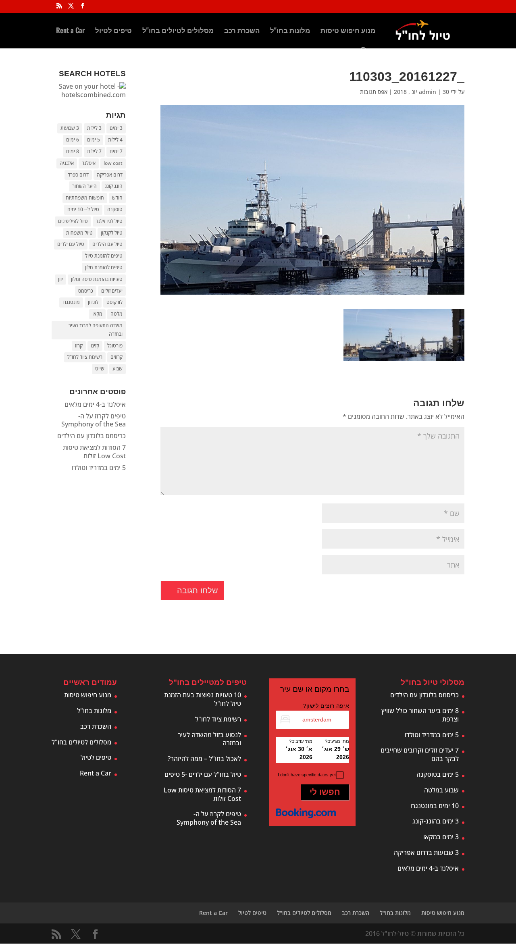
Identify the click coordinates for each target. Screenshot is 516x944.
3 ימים (116, 128)
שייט (99, 368)
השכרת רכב (242, 31)
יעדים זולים (112, 290)
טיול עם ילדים (70, 244)
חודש (117, 197)
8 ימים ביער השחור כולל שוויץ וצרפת (420, 715)
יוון (60, 279)
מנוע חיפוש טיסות (347, 31)
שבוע (117, 368)
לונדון (93, 302)
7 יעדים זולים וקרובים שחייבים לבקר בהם (420, 754)
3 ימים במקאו (441, 836)
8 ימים (72, 151)
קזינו (95, 345)
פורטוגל (115, 345)
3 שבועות (69, 128)
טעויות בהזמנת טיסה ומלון (97, 279)
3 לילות (94, 128)
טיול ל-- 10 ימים (83, 209)
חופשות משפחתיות (85, 197)
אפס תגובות (373, 92)
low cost (113, 163)
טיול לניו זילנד (109, 221)
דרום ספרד (78, 174)
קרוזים (116, 356)
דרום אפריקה (110, 174)
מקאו (97, 313)
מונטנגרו (71, 302)
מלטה (116, 313)
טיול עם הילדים (107, 244)
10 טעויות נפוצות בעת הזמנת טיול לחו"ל (202, 699)
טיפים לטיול (113, 31)
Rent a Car (70, 31)
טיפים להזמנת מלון (104, 267)
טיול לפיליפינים (73, 221)
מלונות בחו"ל (290, 31)
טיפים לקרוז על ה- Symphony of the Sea (93, 420)
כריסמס (85, 290)
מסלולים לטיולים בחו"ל (178, 31)
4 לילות (115, 139)
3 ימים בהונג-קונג (435, 821)
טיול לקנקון (112, 232)
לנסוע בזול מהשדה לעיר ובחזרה (209, 739)
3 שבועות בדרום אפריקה (426, 852)
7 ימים (116, 151)
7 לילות (94, 151)
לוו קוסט (114, 302)
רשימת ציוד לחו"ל (84, 356)
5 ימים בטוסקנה (437, 774)
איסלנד (89, 163)
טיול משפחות (79, 232)
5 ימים (93, 139)
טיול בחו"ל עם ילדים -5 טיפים (202, 774)
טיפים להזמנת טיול (104, 255)
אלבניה (67, 163)
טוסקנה (115, 209)
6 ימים (72, 139)
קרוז (79, 345)
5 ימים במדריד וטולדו (99, 467)
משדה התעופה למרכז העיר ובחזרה (96, 329)
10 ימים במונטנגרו (434, 805)
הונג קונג (114, 186)
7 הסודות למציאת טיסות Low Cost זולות (94, 451)
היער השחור (84, 186)
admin (427, 92)
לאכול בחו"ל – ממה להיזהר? (204, 758)
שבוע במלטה (441, 790)
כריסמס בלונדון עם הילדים (91, 435)
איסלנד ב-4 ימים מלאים (95, 404)
